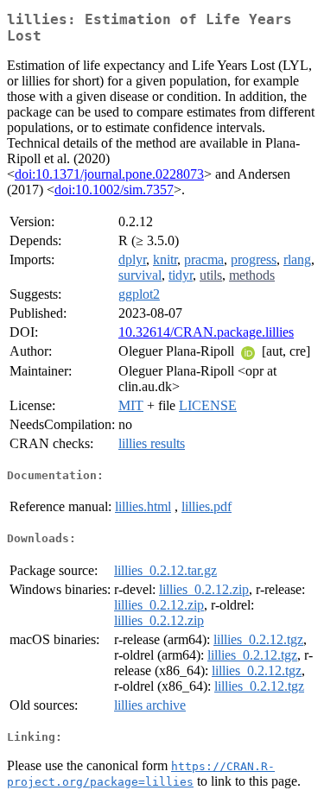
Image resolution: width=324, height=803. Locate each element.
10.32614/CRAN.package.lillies (206, 332)
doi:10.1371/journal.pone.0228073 (109, 174)
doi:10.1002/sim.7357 (114, 189)
